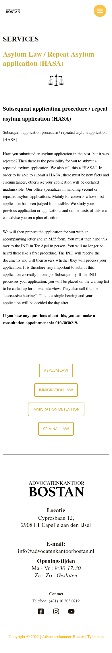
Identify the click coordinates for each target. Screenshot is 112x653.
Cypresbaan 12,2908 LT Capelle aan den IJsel (56, 521)
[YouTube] (71, 611)
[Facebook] (41, 611)
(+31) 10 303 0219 (64, 601)
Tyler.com (95, 636)
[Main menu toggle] (100, 11)
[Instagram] (56, 611)
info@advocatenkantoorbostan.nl (56, 551)
